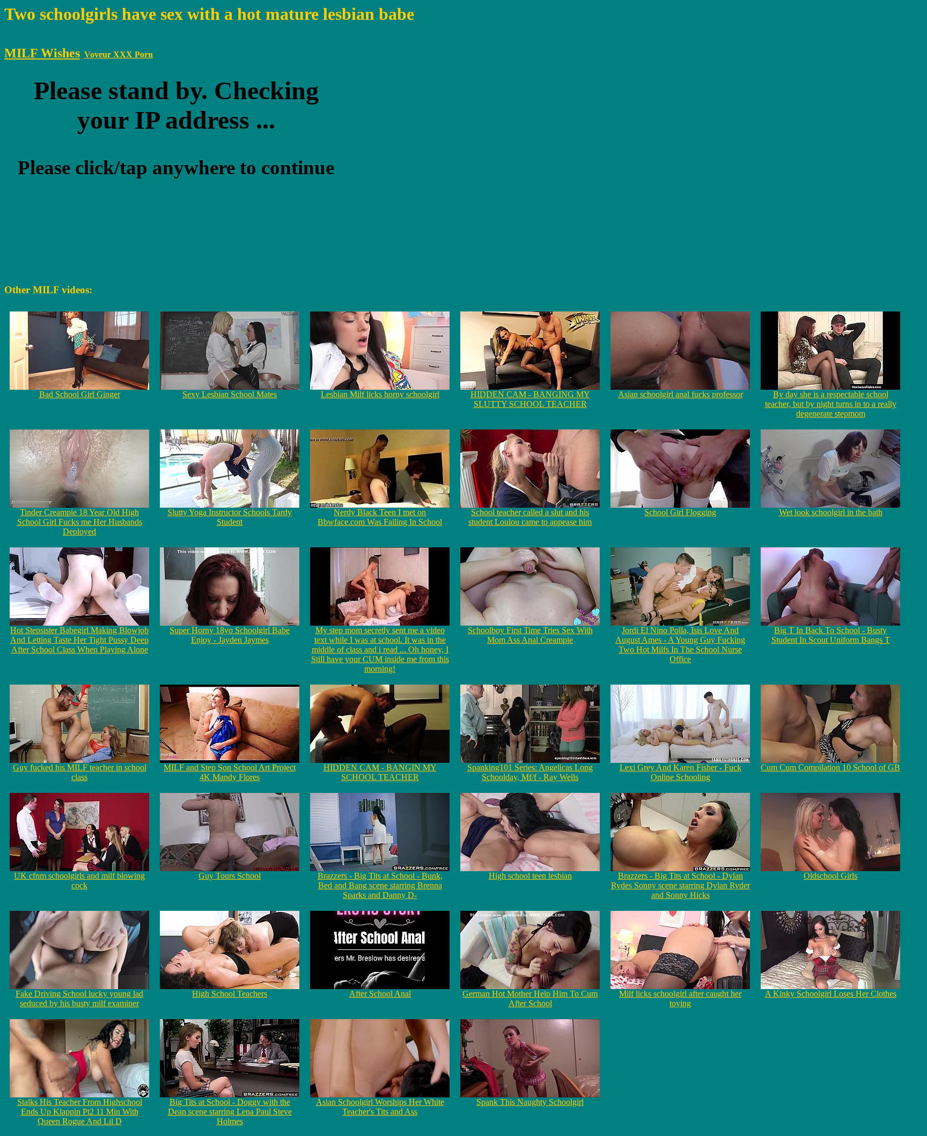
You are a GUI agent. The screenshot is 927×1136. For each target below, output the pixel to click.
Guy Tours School (229, 875)
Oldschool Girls (830, 875)
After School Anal (380, 993)
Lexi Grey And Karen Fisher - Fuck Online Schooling (680, 772)
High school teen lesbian (530, 875)
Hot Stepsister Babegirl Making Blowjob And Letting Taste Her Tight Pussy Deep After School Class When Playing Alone (79, 640)
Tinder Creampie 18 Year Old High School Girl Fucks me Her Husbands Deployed (79, 522)
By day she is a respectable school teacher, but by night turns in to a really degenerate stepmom (830, 404)
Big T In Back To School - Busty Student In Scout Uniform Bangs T (830, 635)
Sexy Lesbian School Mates (229, 394)
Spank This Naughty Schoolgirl (530, 1102)
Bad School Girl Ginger (79, 394)
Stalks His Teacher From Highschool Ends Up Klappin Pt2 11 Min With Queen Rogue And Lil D (79, 1111)
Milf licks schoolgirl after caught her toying (680, 998)
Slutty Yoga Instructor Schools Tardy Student (229, 517)
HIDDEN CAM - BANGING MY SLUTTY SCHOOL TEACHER (530, 399)
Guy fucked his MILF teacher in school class (79, 772)
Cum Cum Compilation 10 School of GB (830, 767)
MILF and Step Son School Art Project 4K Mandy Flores (230, 772)
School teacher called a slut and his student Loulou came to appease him (530, 517)
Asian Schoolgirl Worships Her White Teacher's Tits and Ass (380, 1106)
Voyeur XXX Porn (118, 54)
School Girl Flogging (680, 512)
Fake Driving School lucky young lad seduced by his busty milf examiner (79, 998)
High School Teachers (229, 993)
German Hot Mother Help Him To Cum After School (530, 998)
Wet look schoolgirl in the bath (830, 512)
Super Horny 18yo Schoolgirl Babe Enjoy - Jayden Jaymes (230, 635)
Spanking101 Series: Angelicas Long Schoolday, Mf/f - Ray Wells (530, 772)
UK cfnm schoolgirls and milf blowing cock (79, 880)
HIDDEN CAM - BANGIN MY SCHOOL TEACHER (380, 772)
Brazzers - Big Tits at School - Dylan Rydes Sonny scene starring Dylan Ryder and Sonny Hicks (680, 885)
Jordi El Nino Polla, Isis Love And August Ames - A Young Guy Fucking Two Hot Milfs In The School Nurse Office (680, 645)
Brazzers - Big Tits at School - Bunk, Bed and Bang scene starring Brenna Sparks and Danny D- (380, 885)
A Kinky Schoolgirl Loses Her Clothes (830, 993)
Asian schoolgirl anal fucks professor (680, 394)
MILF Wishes (42, 53)
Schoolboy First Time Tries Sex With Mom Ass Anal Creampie (530, 635)
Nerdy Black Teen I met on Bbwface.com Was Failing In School (380, 517)
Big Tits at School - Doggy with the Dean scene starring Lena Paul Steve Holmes (230, 1111)
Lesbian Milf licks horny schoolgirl (380, 394)
